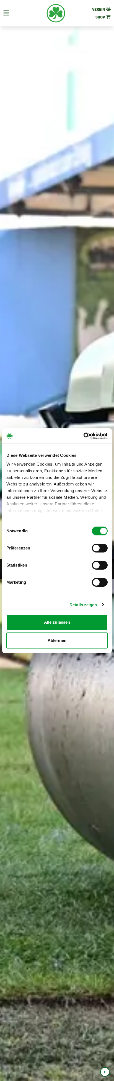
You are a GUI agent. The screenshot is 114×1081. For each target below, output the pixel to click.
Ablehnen (57, 640)
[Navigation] (6, 13)
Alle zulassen (57, 622)
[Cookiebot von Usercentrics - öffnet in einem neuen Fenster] (83, 436)
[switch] (100, 548)
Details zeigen (83, 604)
